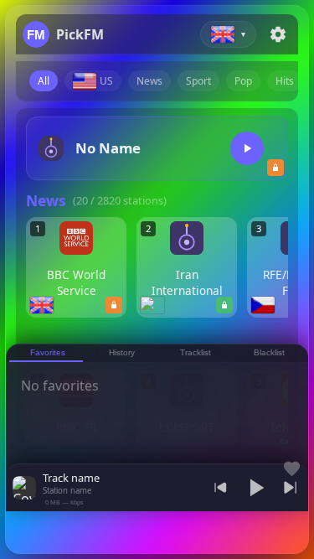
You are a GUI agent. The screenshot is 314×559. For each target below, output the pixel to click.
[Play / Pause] (255, 488)
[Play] (247, 148)
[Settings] (278, 34)
